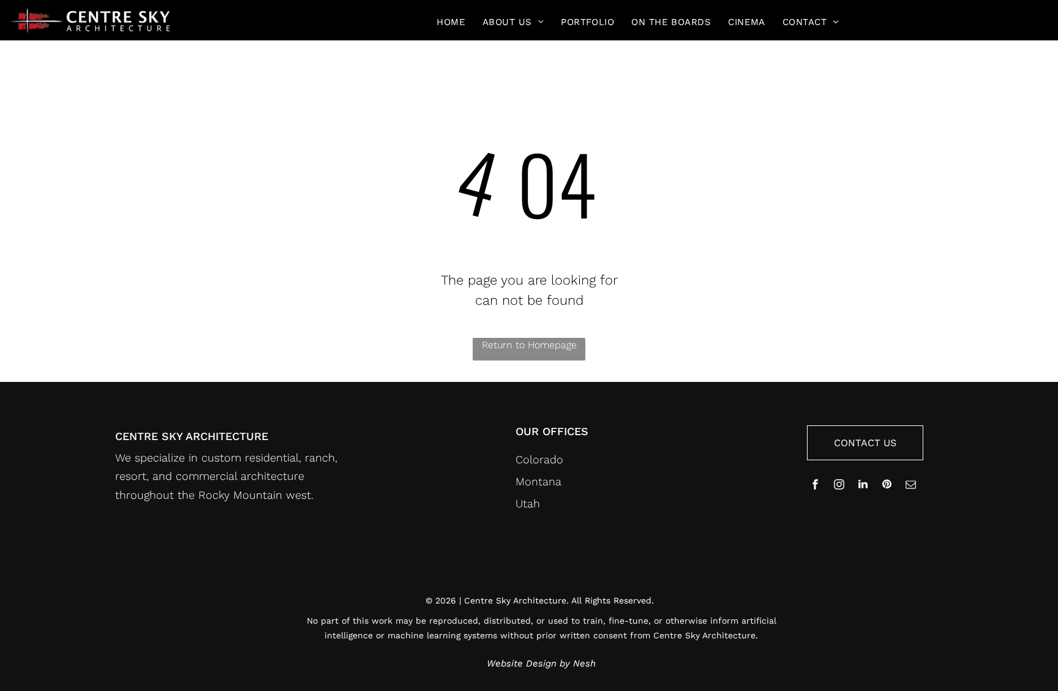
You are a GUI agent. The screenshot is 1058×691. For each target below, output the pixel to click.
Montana (538, 481)
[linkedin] (863, 485)
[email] (911, 485)
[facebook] (816, 485)
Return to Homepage (529, 345)
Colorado (539, 459)
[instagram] (839, 485)
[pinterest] (887, 485)
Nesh (584, 663)
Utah (528, 503)
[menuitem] (451, 22)
